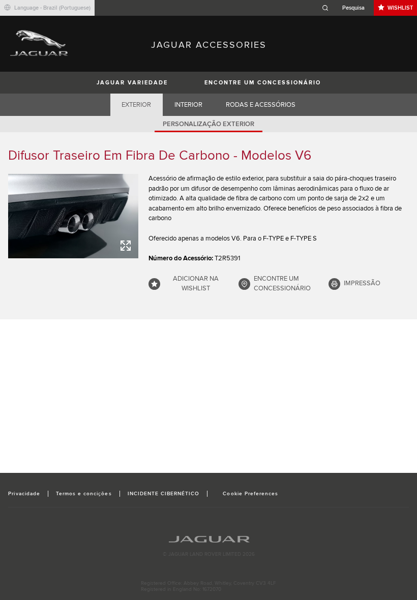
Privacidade (24, 494)
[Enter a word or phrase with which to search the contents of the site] (346, 8)
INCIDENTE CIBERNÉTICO (164, 494)
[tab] (136, 105)
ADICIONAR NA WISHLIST (196, 284)
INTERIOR (188, 105)
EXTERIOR (136, 105)
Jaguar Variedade (132, 82)
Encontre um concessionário (262, 82)
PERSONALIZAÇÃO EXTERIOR (208, 124)
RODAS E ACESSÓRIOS (260, 105)
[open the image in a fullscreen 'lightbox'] (73, 216)
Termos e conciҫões (84, 494)
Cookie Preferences (250, 494)
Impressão (362, 283)
